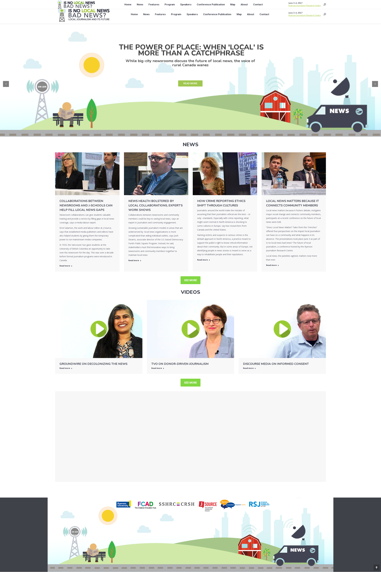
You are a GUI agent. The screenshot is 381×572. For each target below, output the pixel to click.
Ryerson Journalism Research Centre (304, 15)
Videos (190, 292)
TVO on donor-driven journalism (180, 364)
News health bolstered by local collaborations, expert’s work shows (155, 205)
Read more (65, 266)
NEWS (190, 144)
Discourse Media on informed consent (276, 364)
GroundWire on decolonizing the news (93, 364)
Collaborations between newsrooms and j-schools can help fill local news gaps (86, 205)
